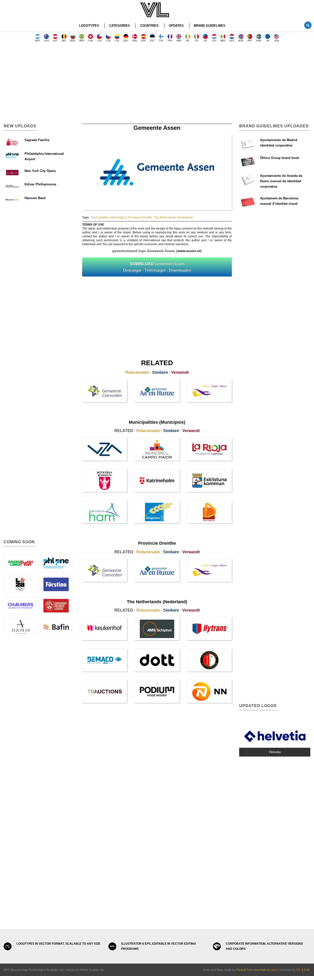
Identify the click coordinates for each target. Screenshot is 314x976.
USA (276, 40)
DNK (134, 40)
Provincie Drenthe (140, 217)
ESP (143, 40)
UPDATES (176, 25)
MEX (223, 40)
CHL (99, 40)
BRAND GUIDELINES (209, 25)
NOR (240, 40)
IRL (188, 40)
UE (267, 40)
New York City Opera (40, 171)
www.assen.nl (188, 251)
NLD (232, 40)
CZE (108, 40)
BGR (72, 40)
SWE (258, 40)
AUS (46, 40)
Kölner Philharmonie (40, 184)
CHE (90, 40)
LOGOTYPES (89, 25)
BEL (64, 40)
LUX (214, 40)
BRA (81, 40)
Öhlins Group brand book (279, 158)
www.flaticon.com (265, 970)
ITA (196, 40)
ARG (37, 40)
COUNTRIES (149, 25)
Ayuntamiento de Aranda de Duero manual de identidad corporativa (281, 181)
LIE (205, 40)
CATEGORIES (119, 25)
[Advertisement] (157, 84)
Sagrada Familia (37, 140)
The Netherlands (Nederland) (173, 217)
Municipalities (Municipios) (109, 217)
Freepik (241, 970)
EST (152, 40)
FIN (161, 40)
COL (117, 40)
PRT (250, 40)
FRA (170, 40)
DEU (125, 40)
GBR (178, 40)
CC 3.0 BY (303, 970)
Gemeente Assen (157, 267)
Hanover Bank (35, 198)
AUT (55, 40)
